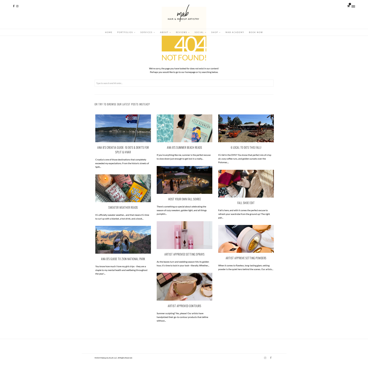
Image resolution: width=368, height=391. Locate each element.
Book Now (256, 32)
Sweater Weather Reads (123, 207)
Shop (214, 32)
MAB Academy (235, 32)
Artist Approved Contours (184, 306)
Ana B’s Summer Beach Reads (184, 147)
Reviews (181, 32)
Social (199, 32)
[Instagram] (17, 6)
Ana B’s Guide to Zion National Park (123, 259)
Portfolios (125, 32)
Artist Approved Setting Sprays (184, 254)
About (164, 32)
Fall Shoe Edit (246, 203)
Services (146, 32)
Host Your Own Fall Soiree (184, 199)
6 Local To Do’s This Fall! (246, 147)
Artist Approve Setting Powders (246, 258)
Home (109, 32)
